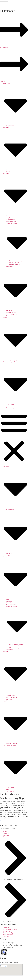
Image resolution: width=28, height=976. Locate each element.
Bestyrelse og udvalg (12, 314)
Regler (8, 406)
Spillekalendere (10, 219)
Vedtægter (9, 310)
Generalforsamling (11, 312)
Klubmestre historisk (11, 360)
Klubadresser (9, 266)
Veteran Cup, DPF (14, 262)
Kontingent (9, 316)
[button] (14, 437)
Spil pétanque (10, 125)
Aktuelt (8, 172)
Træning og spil (10, 408)
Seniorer (8, 216)
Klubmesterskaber (11, 221)
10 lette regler (10, 404)
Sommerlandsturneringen (16, 261)
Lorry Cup (9, 218)
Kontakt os (9, 170)
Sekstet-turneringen (14, 264)
